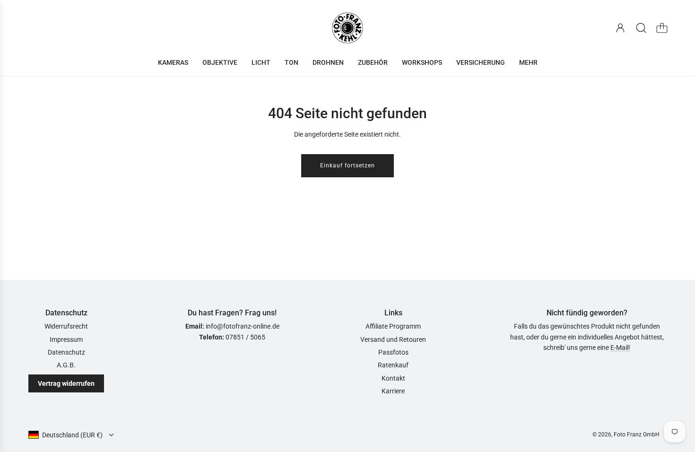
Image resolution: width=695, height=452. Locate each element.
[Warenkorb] (662, 27)
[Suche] (641, 27)
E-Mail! (620, 347)
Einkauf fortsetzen (347, 165)
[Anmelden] (620, 27)
